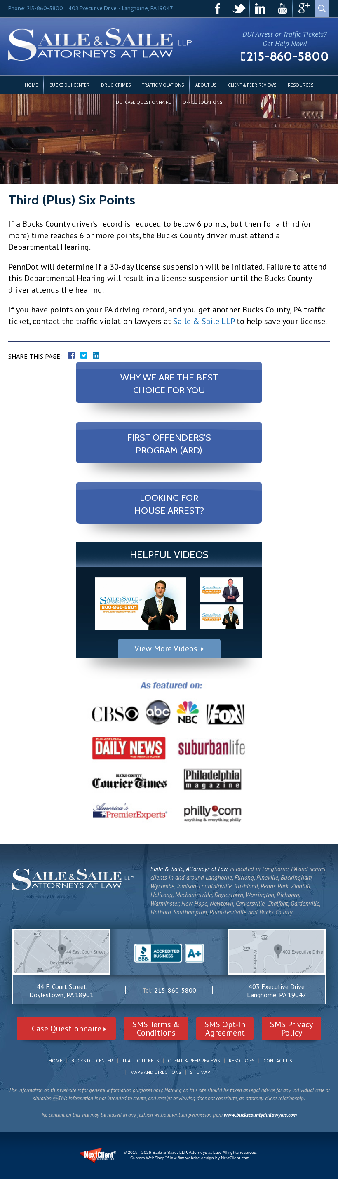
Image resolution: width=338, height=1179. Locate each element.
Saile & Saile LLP (204, 321)
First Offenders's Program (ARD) (169, 444)
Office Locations (202, 102)
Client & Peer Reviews (252, 85)
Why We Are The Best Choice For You (169, 383)
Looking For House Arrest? (169, 504)
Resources (300, 85)
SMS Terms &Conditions (156, 1028)
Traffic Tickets (140, 1060)
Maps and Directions (155, 1072)
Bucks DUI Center (69, 85)
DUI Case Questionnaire (143, 102)
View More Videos (165, 648)
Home (31, 85)
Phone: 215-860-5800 (35, 8)
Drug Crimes (116, 85)
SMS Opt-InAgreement (224, 1028)
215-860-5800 (287, 56)
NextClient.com (235, 1158)
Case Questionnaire (66, 1028)
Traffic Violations (163, 85)
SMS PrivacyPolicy (291, 1028)
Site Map (200, 1072)
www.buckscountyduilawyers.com (260, 1114)
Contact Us (277, 1060)
